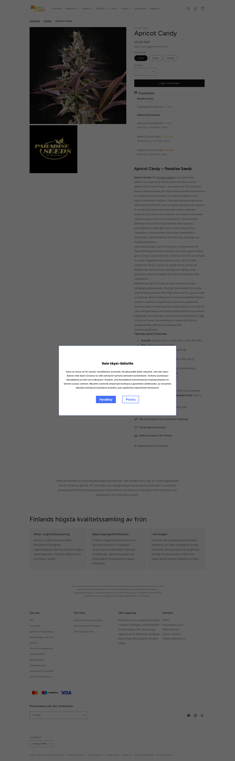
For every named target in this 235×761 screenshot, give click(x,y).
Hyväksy (106, 399)
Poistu (131, 399)
